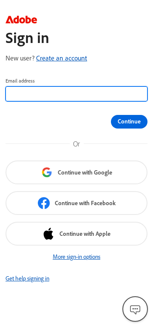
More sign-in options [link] (76, 256)
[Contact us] (135, 309)
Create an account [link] (61, 58)
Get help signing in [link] (27, 278)
